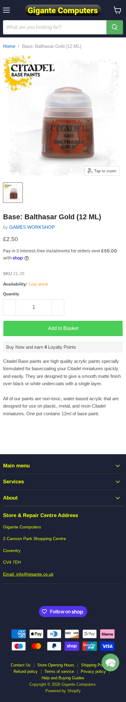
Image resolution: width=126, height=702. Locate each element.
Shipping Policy (95, 665)
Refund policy (25, 671)
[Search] (114, 27)
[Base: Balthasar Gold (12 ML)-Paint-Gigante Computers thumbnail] (12, 192)
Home (9, 46)
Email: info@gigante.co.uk (28, 574)
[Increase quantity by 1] (58, 307)
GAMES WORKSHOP (32, 227)
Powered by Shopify (63, 691)
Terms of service (59, 671)
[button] (110, 662)
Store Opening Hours (55, 665)
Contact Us (21, 665)
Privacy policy (93, 671)
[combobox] (54, 27)
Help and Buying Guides (63, 678)
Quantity (11, 294)
